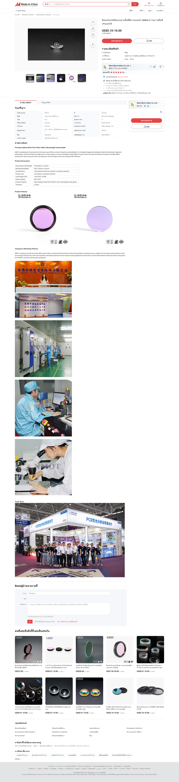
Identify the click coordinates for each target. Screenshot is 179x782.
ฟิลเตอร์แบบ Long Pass (59, 732)
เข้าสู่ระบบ (160, 5)
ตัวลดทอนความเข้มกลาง (135, 728)
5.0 (138, 106)
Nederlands (92, 768)
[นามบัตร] (161, 112)
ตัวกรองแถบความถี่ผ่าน (134, 732)
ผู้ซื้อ (131, 11)
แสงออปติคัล (72, 755)
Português (53, 768)
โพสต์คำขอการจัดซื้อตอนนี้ (67, 622)
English (39, 768)
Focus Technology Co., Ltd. (90, 772)
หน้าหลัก (17, 14)
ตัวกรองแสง (56, 14)
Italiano (77, 768)
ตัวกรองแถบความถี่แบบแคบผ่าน (25, 732)
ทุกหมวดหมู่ (21, 11)
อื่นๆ (91, 736)
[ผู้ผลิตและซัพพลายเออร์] (26, 4)
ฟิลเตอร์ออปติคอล (20, 728)
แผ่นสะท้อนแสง (94, 728)
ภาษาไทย (121, 768)
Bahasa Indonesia (145, 768)
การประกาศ (60, 766)
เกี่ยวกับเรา (51, 766)
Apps (149, 11)
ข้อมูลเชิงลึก (127, 766)
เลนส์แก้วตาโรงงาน (57, 755)
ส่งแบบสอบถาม (117, 41)
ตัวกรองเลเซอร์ (20, 736)
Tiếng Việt (135, 768)
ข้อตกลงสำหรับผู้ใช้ (70, 766)
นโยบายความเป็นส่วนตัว (84, 766)
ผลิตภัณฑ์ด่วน (118, 766)
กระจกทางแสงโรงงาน (87, 755)
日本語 (110, 768)
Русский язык (69, 768)
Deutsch (84, 768)
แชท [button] (150, 41)
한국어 (104, 768)
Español (46, 768)
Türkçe (128, 768)
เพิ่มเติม (17, 759)
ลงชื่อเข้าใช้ (107, 93)
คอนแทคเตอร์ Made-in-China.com (102, 766)
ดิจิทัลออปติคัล (103, 755)
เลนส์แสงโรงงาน (22, 755)
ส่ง (30, 621)
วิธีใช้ (141, 11)
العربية (99, 768)
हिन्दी (116, 768)
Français (60, 768)
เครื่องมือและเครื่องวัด (28, 14)
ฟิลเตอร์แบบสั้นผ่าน (58, 728)
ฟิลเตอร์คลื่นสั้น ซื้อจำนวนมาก (122, 755)
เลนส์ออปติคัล (94, 732)
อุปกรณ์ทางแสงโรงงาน (39, 755)
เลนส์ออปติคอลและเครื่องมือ (43, 14)
